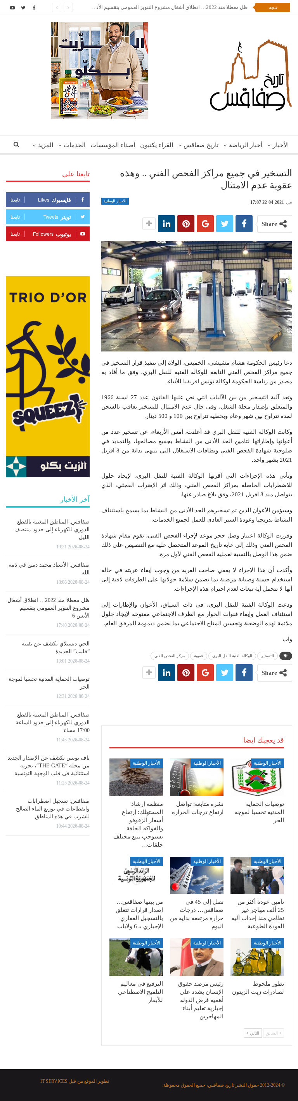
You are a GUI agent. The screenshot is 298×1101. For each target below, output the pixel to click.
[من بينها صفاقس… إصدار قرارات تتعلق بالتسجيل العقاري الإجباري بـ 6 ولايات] (136, 875)
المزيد (45, 145)
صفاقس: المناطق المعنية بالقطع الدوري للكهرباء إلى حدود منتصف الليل (52, 529)
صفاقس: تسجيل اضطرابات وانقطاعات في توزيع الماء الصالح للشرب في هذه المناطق (53, 808)
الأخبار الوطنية (115, 201)
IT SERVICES (54, 1081)
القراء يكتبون (156, 145)
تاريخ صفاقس (201, 145)
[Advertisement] (197, 695)
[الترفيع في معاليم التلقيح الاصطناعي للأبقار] (136, 957)
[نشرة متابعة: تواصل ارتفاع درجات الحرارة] (197, 777)
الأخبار (281, 145)
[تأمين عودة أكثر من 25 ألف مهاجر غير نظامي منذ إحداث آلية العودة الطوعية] (257, 875)
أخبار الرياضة (245, 145)
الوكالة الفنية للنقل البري (232, 656)
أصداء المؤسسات (112, 145)
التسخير (267, 656)
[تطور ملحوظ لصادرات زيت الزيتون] (257, 957)
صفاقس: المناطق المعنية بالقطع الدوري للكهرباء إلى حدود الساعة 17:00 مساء (53, 722)
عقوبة (198, 656)
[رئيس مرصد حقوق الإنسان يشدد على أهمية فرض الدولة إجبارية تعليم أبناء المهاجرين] (197, 957)
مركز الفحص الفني (169, 656)
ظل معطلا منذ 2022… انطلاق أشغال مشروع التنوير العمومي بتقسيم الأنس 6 (167, 7)
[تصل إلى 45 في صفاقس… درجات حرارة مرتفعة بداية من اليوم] (197, 875)
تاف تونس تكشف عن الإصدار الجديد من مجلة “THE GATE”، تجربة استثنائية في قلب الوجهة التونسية (49, 765)
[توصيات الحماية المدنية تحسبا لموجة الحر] (257, 777)
